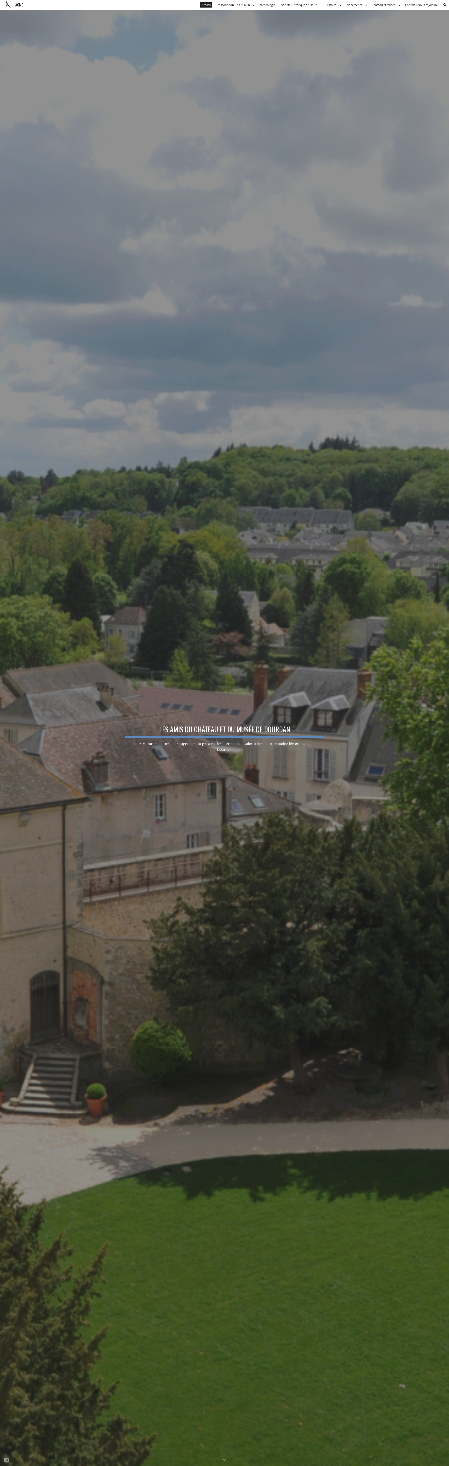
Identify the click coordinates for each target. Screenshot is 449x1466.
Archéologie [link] (267, 5)
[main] (224, 738)
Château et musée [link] (384, 5)
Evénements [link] (354, 5)
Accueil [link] (206, 5)
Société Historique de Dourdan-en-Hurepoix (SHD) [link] (301, 5)
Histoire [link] (331, 5)
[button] (445, 5)
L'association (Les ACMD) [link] (233, 5)
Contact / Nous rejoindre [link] (421, 5)
